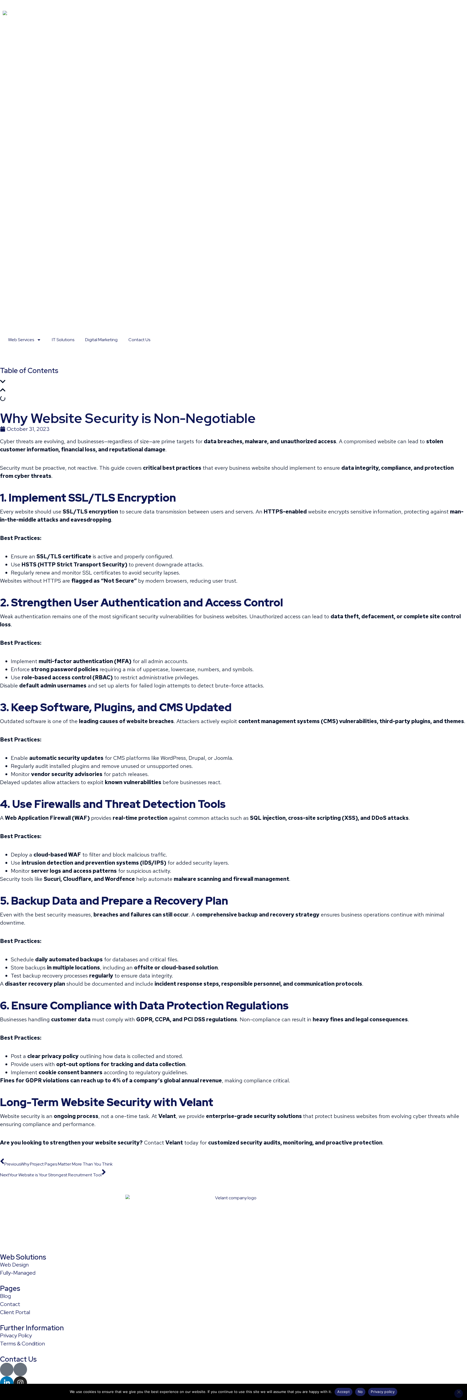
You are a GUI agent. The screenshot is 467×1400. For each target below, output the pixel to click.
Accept (343, 1391)
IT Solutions (63, 340)
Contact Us (139, 340)
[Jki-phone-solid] (20, 1369)
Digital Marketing (101, 340)
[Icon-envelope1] (7, 1369)
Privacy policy (383, 1391)
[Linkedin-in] (7, 1383)
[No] (458, 1393)
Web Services (21, 340)
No (360, 1391)
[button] (233, 382)
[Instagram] (20, 1383)
